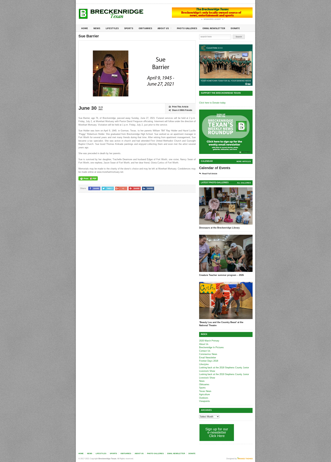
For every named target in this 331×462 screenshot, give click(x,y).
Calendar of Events (214, 168)
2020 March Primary (209, 340)
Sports (128, 28)
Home (84, 28)
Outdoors (203, 398)
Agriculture (204, 394)
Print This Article (180, 107)
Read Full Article (209, 174)
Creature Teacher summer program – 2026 (221, 275)
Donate (235, 28)
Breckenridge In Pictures (211, 347)
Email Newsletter (214, 28)
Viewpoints (204, 401)
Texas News (205, 391)
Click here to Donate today (212, 102)
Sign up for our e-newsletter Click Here (216, 432)
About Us (163, 28)
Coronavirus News (208, 354)
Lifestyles (112, 28)
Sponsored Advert (212, 19)
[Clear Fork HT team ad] (226, 65)
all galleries (244, 183)
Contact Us (204, 351)
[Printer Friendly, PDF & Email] (88, 178)
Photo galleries (187, 28)
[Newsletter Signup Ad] (226, 132)
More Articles (244, 161)
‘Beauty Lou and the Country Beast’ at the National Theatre (221, 324)
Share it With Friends (182, 110)
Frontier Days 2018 (208, 361)
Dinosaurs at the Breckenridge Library (219, 227)
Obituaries (145, 28)
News (96, 28)
